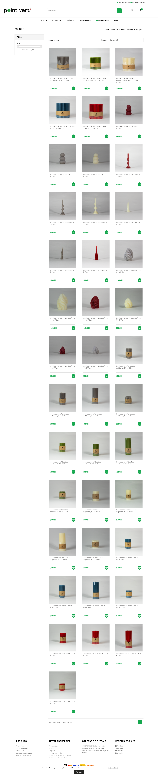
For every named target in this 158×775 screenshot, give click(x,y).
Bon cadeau (85, 20)
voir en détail (113, 768)
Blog (116, 20)
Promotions (103, 20)
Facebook (120, 746)
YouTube (120, 751)
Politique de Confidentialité (58, 758)
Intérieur (71, 20)
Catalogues (20, 751)
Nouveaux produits (22, 748)
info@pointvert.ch (138, 2)
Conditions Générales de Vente (60, 755)
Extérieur (56, 20)
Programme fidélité (56, 753)
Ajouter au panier (73, 88)
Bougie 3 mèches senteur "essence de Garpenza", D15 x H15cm (127, 80)
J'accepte (79, 772)
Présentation (53, 746)
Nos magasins (124, 2)
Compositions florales (24, 753)
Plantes (43, 20)
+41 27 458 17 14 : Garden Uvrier (93, 748)
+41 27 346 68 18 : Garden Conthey (94, 746)
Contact (52, 748)
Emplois (52, 751)
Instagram (120, 748)
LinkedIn (120, 753)
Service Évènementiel (23, 755)
